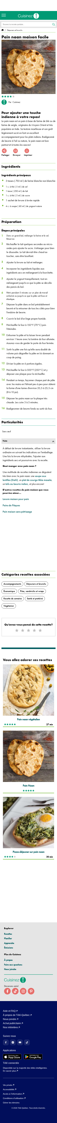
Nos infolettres (10, 1027)
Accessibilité (8, 1089)
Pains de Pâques (11, 505)
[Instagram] (13, 1042)
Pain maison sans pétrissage (17, 511)
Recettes (8, 933)
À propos (8, 959)
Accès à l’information (12, 1094)
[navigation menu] (4, 15)
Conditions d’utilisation (13, 1098)
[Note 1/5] (17, 630)
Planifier (8, 938)
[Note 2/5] (22, 630)
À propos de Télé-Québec (16, 1015)
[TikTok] (27, 1042)
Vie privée (7, 1085)
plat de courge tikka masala (37, 480)
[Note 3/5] (28, 630)
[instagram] (23, 991)
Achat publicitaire (12, 1023)
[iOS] (12, 1057)
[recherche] (53, 24)
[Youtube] (20, 1042)
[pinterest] (31, 991)
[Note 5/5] (40, 630)
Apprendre (9, 943)
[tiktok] (15, 991)
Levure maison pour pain (16, 499)
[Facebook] (6, 1042)
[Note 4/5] (34, 630)
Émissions (8, 947)
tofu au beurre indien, (17, 484)
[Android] (33, 1057)
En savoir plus (9, 1071)
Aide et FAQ (9, 1011)
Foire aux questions (13, 964)
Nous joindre (10, 969)
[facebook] (7, 991)
